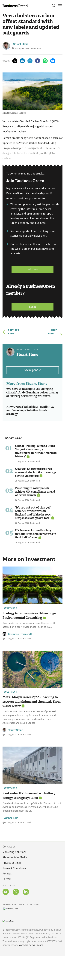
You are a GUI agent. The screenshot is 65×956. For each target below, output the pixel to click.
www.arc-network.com (31, 945)
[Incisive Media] (8, 921)
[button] (53, 5)
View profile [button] (32, 370)
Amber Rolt (11, 818)
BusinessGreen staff (20, 634)
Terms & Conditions (14, 868)
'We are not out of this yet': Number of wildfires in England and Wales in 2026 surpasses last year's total (33, 513)
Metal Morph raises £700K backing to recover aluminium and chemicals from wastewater (32, 701)
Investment (10, 608)
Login (32, 307)
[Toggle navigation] (59, 5)
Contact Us (9, 846)
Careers (7, 879)
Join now (32, 269)
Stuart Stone (20, 44)
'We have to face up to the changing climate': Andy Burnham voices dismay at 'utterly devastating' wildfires (32, 392)
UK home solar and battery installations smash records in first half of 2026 (35, 534)
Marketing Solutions (15, 852)
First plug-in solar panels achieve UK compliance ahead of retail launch (35, 491)
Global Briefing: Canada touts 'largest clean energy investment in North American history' (36, 451)
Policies (7, 873)
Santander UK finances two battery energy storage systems (29, 795)
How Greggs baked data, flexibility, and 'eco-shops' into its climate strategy (30, 410)
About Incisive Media (15, 857)
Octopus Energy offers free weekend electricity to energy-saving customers (35, 472)
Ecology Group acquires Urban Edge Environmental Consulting (29, 615)
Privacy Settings (12, 863)
